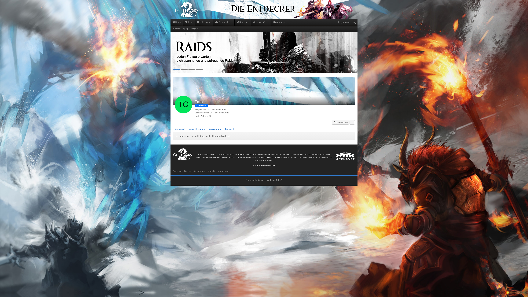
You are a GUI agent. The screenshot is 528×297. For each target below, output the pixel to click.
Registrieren (344, 22)
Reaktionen (215, 129)
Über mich (229, 129)
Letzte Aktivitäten (197, 129)
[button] (340, 122)
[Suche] (354, 22)
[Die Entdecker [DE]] (264, 9)
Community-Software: (264, 180)
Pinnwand (180, 129)
